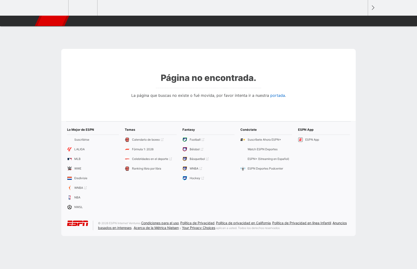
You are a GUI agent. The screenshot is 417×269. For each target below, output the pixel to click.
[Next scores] (372, 8)
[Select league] (54, 8)
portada (277, 95)
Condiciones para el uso (160, 223)
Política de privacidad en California (243, 223)
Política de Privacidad (197, 223)
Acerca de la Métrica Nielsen (156, 228)
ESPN (51, 21)
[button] (362, 21)
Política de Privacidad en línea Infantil (301, 223)
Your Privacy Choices (198, 228)
